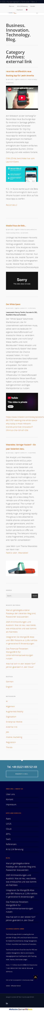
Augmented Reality (14, 711)
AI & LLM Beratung (22, 6)
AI (7, 701)
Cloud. (9, 829)
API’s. (8, 834)
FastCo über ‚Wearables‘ (17, 552)
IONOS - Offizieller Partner (13, 986)
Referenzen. (11, 844)
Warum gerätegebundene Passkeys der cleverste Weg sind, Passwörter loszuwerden (21, 613)
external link (23, 79)
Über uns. (11, 6)
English (9, 686)
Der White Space (13, 304)
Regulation (11, 742)
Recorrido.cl (11, 205)
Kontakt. (32, 6)
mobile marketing (32, 79)
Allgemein (17, 79)
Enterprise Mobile (25, 229)
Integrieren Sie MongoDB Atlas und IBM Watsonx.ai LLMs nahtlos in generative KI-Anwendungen (21, 640)
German (9, 681)
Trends (17, 233)
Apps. (8, 818)
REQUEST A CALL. (22, 774)
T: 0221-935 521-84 (11, 968)
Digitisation (11, 716)
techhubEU (11, 79)
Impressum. (20, 10)
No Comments (10, 82)
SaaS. (8, 839)
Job (7, 732)
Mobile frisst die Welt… (16, 225)
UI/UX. (9, 823)
